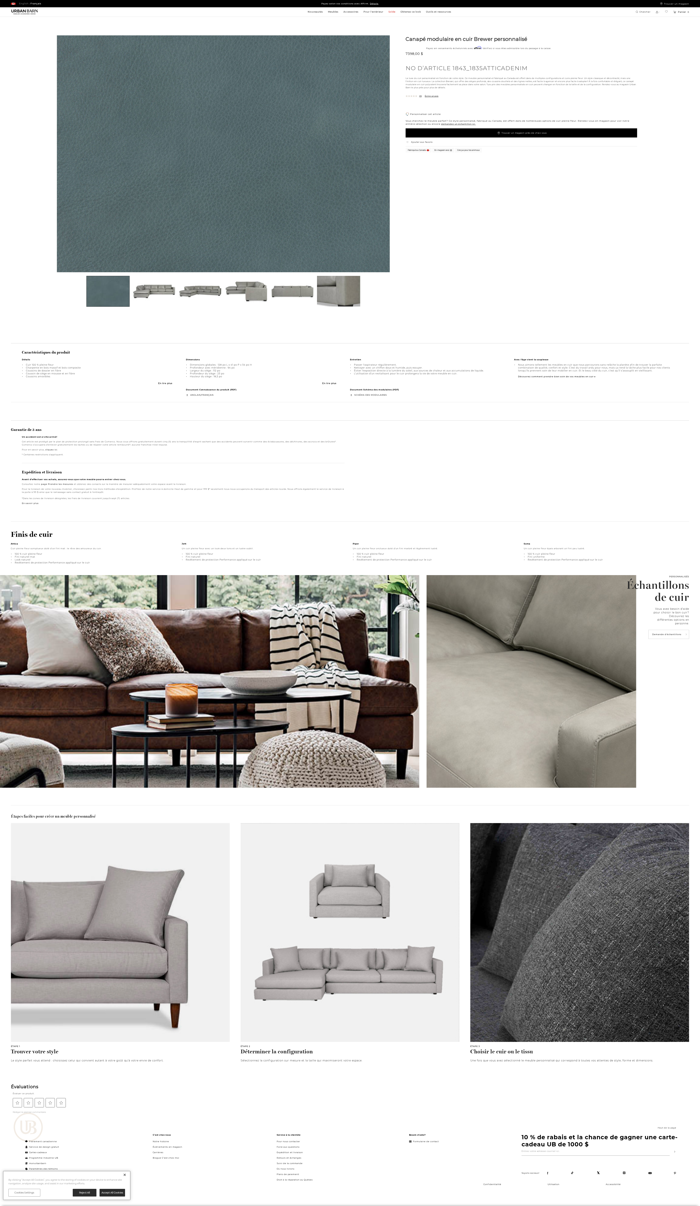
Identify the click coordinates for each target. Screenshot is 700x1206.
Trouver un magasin (676, 3)
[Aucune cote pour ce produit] (412, 96)
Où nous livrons (285, 1169)
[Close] (125, 1175)
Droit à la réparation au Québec (295, 1179)
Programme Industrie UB (43, 1158)
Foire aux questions (288, 1147)
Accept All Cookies (112, 1192)
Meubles (333, 11)
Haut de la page (667, 1127)
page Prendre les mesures (57, 484)
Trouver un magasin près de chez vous (524, 133)
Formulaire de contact (426, 1141)
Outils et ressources (438, 11)
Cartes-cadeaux (38, 1152)
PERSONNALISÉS (679, 576)
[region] (67, 1185)
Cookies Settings (24, 1192)
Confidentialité (492, 1184)
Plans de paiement (288, 1174)
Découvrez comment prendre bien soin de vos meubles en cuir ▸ (557, 376)
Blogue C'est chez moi (166, 1158)
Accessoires (350, 11)
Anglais (195, 395)
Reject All (84, 1192)
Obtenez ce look (410, 11)
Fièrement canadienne (43, 1141)
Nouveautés (315, 11)
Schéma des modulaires (370, 395)
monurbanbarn (37, 1163)
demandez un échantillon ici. (458, 124)
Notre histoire (161, 1141)
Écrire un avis (431, 96)
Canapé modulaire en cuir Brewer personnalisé (466, 39)
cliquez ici (51, 449)
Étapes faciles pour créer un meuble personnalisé (53, 816)
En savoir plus (30, 503)
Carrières (158, 1152)
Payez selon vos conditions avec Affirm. (349, 3)
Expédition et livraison (290, 1152)
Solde (391, 11)
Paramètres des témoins (43, 1169)
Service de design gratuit (43, 1147)
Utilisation (553, 1184)
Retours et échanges (289, 1158)
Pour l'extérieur (373, 11)
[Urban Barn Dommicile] (24, 12)
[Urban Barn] (28, 1128)
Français (208, 395)
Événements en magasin (167, 1147)
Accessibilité (613, 1184)
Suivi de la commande (290, 1163)
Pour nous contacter (288, 1141)
